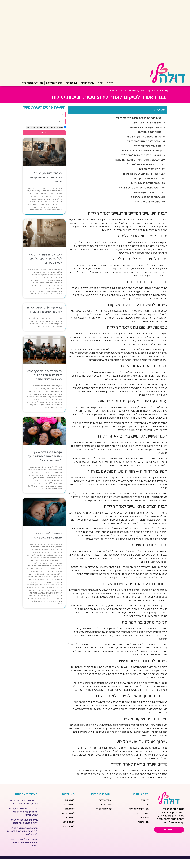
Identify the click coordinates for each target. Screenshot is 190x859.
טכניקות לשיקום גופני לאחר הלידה (144, 141)
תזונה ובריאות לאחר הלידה (148, 145)
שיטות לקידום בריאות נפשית (145, 183)
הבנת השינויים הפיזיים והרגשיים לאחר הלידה (139, 118)
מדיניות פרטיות (43, 127)
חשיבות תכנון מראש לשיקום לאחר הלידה (139, 187)
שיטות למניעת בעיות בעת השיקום (144, 136)
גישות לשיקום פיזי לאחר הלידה (146, 127)
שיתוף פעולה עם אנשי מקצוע (145, 197)
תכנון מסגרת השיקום (149, 169)
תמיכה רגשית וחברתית (150, 132)
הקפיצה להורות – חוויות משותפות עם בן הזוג (137, 159)
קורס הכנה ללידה (54, 83)
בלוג (157, 90)
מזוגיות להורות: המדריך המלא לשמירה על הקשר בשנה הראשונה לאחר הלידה (44, 375)
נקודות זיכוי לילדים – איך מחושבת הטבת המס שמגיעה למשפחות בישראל (45, 456)
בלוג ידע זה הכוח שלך (32, 83)
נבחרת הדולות (87, 83)
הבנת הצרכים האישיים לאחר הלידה (142, 164)
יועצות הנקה (71, 83)
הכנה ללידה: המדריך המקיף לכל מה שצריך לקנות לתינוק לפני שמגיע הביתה (45, 258)
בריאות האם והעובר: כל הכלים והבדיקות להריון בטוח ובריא (45, 177)
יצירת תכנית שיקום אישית (147, 192)
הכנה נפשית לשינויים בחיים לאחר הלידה (141, 155)
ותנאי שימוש (32, 127)
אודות (100, 83)
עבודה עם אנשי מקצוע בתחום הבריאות (142, 150)
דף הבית (165, 90)
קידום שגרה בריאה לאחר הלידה (144, 201)
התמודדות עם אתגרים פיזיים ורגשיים (141, 173)
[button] (72, 110)
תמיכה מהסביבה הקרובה (147, 178)
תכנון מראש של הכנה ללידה (147, 122)
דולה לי (110, 83)
